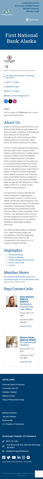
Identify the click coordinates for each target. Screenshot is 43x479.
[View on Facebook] (6, 102)
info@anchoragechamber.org (17, 451)
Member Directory (31, 9)
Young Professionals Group (13, 400)
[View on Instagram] (15, 102)
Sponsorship (7, 420)
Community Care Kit (30, 3)
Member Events (8, 396)
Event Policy (28, 462)
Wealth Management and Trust (21, 260)
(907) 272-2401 (12, 441)
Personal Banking (16, 254)
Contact (12, 265)
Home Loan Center (16, 262)
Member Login (32, 11)
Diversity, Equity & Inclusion (13, 384)
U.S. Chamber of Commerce (13, 424)
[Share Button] (6, 66)
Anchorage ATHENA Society (27, 6)
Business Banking (16, 257)
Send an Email (25, 326)
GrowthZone (21, 475)
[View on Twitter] (10, 102)
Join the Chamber (9, 416)
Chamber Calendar (9, 392)
